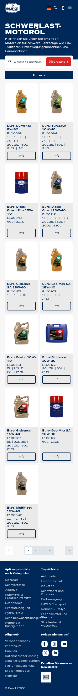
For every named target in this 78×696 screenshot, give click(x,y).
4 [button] (50, 550)
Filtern (39, 75)
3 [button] (42, 550)
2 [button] (35, 550)
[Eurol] (12, 8)
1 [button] (28, 550)
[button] (69, 550)
